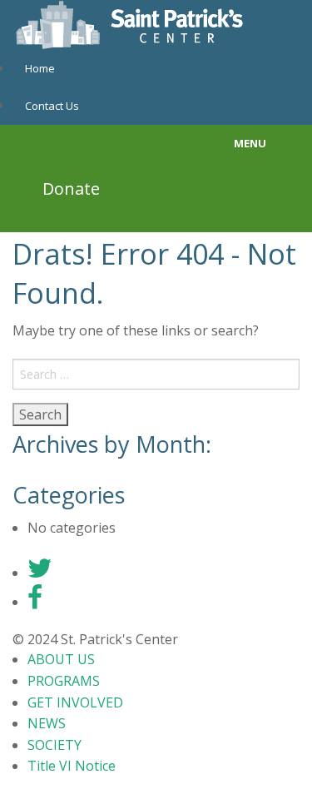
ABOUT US (61, 659)
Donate (71, 188)
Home (40, 68)
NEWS (46, 723)
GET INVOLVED (75, 702)
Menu (250, 143)
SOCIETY (54, 745)
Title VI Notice (71, 766)
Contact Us (52, 105)
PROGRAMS (63, 681)
